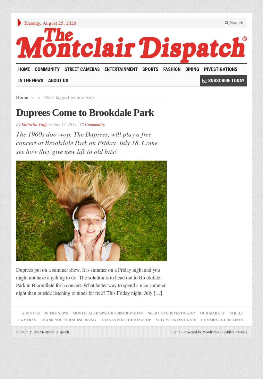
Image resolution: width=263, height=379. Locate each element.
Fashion (172, 69)
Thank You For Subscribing (68, 319)
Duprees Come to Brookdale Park (85, 112)
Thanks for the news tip (126, 319)
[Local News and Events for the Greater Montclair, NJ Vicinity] (131, 45)
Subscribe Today (225, 81)
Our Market (212, 313)
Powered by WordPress (201, 331)
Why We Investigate (176, 319)
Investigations (220, 69)
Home (22, 97)
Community (47, 69)
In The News (56, 313)
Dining (192, 69)
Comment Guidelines (222, 319)
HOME (24, 69)
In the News (30, 81)
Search (236, 22)
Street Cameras (82, 69)
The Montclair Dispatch (49, 331)
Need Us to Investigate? (171, 313)
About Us (58, 81)
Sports (150, 69)
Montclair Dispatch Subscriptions (108, 313)
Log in (175, 331)
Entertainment (121, 69)
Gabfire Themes (235, 331)
